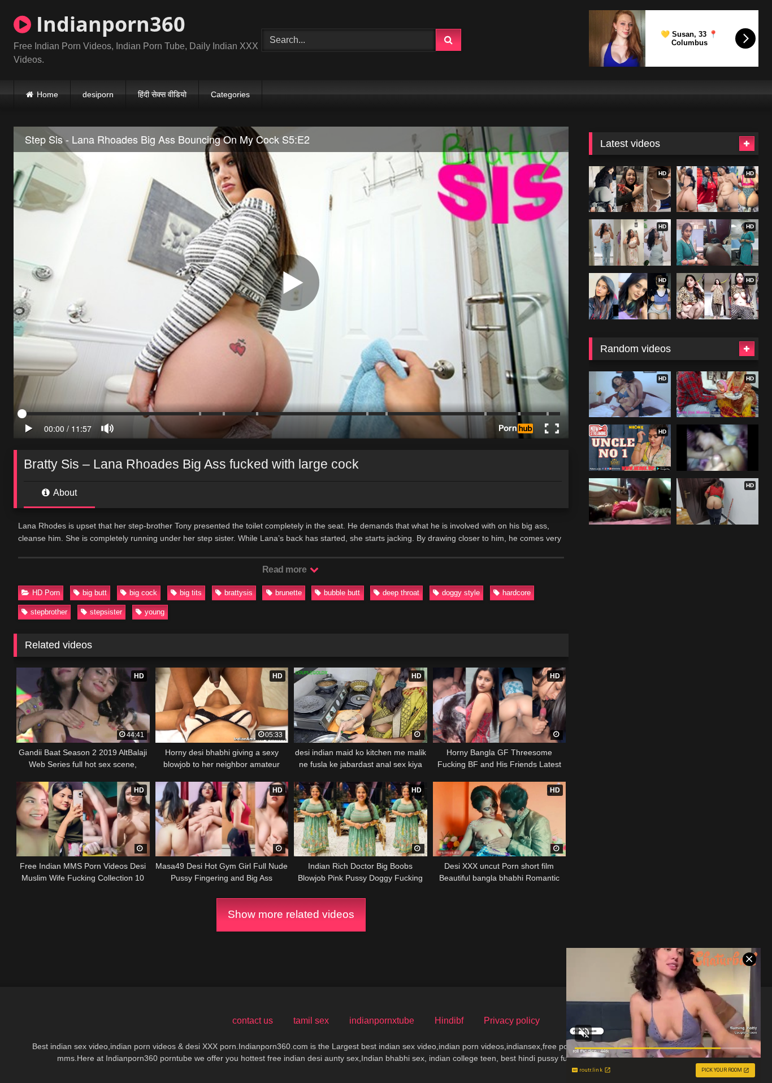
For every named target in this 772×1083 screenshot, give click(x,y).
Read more (285, 569)
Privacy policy (512, 1020)
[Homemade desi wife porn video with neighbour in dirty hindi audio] (630, 501)
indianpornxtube (381, 1020)
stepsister (106, 612)
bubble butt (342, 592)
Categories (230, 94)
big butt (95, 592)
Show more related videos (291, 914)
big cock (143, 592)
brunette (288, 592)
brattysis (238, 592)
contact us (252, 1020)
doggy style (461, 592)
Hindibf (449, 1020)
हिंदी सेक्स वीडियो (162, 94)
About (64, 492)
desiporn (98, 94)
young (154, 612)
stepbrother (49, 612)
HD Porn (46, 592)
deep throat (401, 592)
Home (47, 94)
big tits (191, 592)
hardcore (516, 592)
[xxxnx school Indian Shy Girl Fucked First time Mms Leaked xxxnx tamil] (717, 447)
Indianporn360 (108, 24)
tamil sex (311, 1020)
